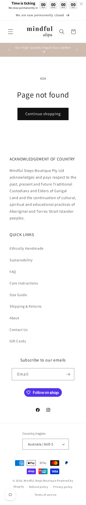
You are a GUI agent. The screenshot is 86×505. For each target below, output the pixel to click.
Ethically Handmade (27, 248)
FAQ (13, 271)
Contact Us (19, 329)
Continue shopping (43, 113)
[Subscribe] (68, 374)
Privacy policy (63, 487)
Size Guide (18, 294)
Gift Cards (18, 341)
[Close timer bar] (81, 4)
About (14, 317)
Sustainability (21, 260)
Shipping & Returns (26, 306)
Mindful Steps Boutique (40, 480)
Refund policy (38, 487)
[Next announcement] (77, 50)
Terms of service (45, 494)
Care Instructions (24, 283)
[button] (10, 31)
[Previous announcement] (9, 50)
